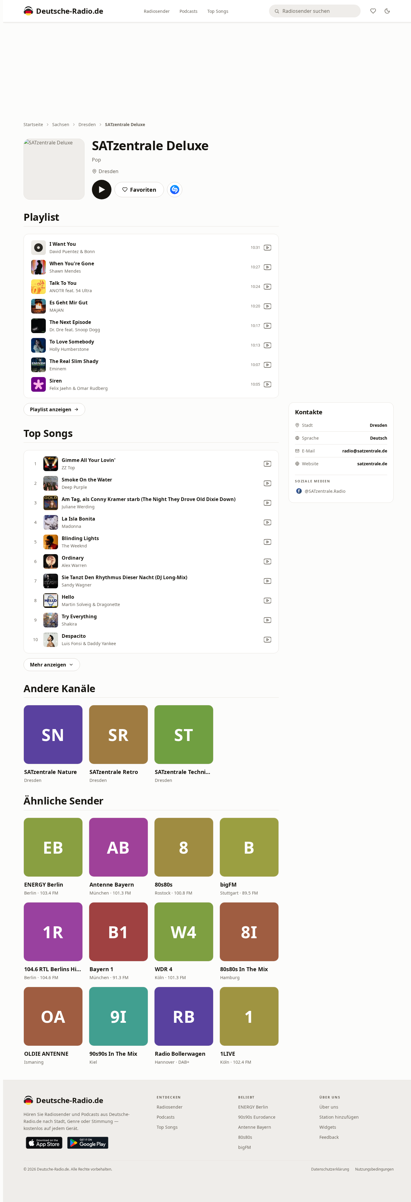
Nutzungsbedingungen (374, 1169)
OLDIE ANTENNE (46, 1053)
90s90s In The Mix (113, 1053)
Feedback (329, 1137)
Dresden (87, 124)
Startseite (33, 124)
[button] (53, 734)
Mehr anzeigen (48, 664)
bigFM (228, 884)
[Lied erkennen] (174, 189)
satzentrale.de (372, 464)
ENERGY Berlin (43, 884)
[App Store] (44, 1143)
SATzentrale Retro (113, 771)
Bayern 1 (101, 969)
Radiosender (157, 11)
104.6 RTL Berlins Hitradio (53, 969)
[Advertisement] (208, 72)
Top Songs (217, 11)
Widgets (327, 1127)
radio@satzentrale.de (364, 451)
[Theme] (387, 11)
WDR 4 (163, 969)
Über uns (328, 1107)
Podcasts (189, 11)
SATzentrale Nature (50, 771)
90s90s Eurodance (256, 1117)
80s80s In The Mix (243, 969)
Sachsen (60, 124)
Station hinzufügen (339, 1117)
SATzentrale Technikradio (184, 771)
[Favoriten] (373, 11)
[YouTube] (267, 247)
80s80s (163, 884)
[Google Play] (87, 1143)
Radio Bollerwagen (180, 1053)
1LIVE (227, 1053)
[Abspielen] (101, 189)
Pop (96, 159)
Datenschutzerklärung (330, 1169)
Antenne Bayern (111, 884)
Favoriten (143, 189)
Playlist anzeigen (50, 409)
